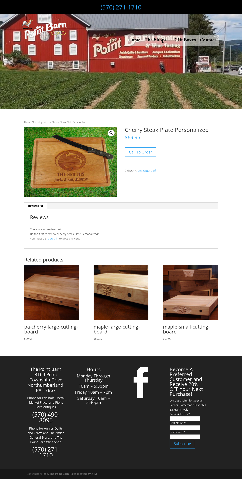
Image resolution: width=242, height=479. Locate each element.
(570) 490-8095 (46, 417)
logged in (52, 238)
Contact (208, 42)
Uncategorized (41, 122)
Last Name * (177, 432)
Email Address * (180, 414)
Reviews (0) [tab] (35, 205)
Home (134, 42)
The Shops (156, 42)
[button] (111, 133)
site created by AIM (84, 474)
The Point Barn (59, 474)
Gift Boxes (185, 42)
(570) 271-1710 (121, 7)
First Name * (178, 423)
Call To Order (140, 152)
